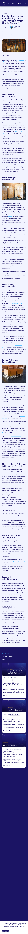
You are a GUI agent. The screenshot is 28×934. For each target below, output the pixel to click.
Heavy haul (13, 677)
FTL (3, 432)
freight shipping (20, 60)
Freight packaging (16, 32)
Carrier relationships (9, 716)
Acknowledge (5, 931)
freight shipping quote (19, 561)
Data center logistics (15, 749)
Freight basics (7, 35)
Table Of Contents (8, 56)
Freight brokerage (14, 714)
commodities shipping (16, 303)
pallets (10, 216)
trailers (7, 65)
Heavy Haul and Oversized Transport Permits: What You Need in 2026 (13, 685)
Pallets (5, 32)
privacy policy (23, 926)
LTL (3, 61)
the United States (16, 436)
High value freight (8, 751)
